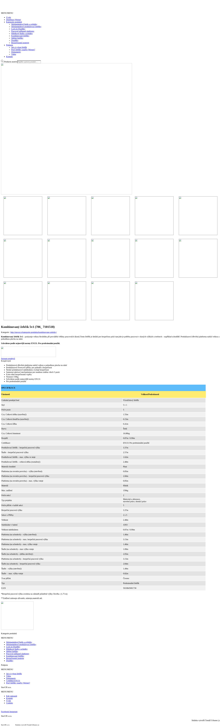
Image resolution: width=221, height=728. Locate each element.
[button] (7, 13)
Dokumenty (16, 52)
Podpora (9, 45)
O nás (8, 17)
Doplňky (14, 40)
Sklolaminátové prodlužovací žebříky (26, 27)
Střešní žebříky (17, 38)
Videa (13, 54)
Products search (10, 62)
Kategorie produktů (14, 22)
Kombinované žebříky (20, 36)
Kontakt (9, 56)
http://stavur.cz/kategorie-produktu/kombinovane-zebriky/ (33, 332)
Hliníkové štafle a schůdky (22, 33)
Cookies (9, 703)
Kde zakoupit (11, 696)
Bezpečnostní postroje (20, 43)
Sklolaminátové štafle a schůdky (24, 24)
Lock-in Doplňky (18, 29)
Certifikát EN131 (13, 681)
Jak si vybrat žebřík (19, 47)
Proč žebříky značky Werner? (23, 50)
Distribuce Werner (13, 20)
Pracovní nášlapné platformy (22, 31)
